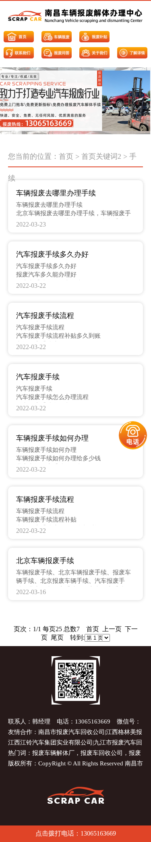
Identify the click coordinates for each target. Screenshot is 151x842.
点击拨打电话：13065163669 (75, 833)
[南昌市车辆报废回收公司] (75, 16)
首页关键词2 (101, 156)
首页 (66, 156)
